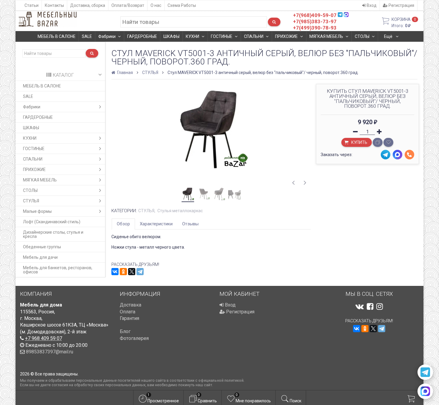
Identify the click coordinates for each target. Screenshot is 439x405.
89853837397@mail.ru (49, 352)
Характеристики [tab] (156, 224)
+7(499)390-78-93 (315, 28)
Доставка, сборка (87, 5)
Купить (358, 142)
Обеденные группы (42, 246)
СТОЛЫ (362, 36)
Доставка (130, 305)
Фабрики (107, 36)
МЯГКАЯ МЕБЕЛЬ (326, 36)
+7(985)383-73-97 (315, 21)
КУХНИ (192, 36)
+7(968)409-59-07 (315, 15)
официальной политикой (220, 380)
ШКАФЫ (171, 36)
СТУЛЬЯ (31, 200)
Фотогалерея (134, 338)
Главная (124, 72)
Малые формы (37, 211)
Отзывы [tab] (190, 224)
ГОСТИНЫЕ (221, 36)
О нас (156, 5)
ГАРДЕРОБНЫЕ (142, 36)
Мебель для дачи (40, 257)
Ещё (388, 36)
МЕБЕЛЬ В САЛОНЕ (57, 36)
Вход (371, 5)
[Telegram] (140, 271)
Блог (125, 331)
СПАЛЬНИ (253, 36)
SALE (87, 36)
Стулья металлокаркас (180, 210)
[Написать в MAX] (425, 391)
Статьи (31, 5)
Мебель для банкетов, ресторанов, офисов (57, 269)
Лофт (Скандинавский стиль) (51, 221)
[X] (131, 271)
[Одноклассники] (123, 271)
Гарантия (129, 318)
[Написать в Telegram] (425, 372)
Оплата (127, 312)
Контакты (54, 5)
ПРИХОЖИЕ (286, 36)
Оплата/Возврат (127, 5)
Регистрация (401, 5)
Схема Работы (182, 5)
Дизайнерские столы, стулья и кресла (53, 234)
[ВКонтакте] (115, 271)
